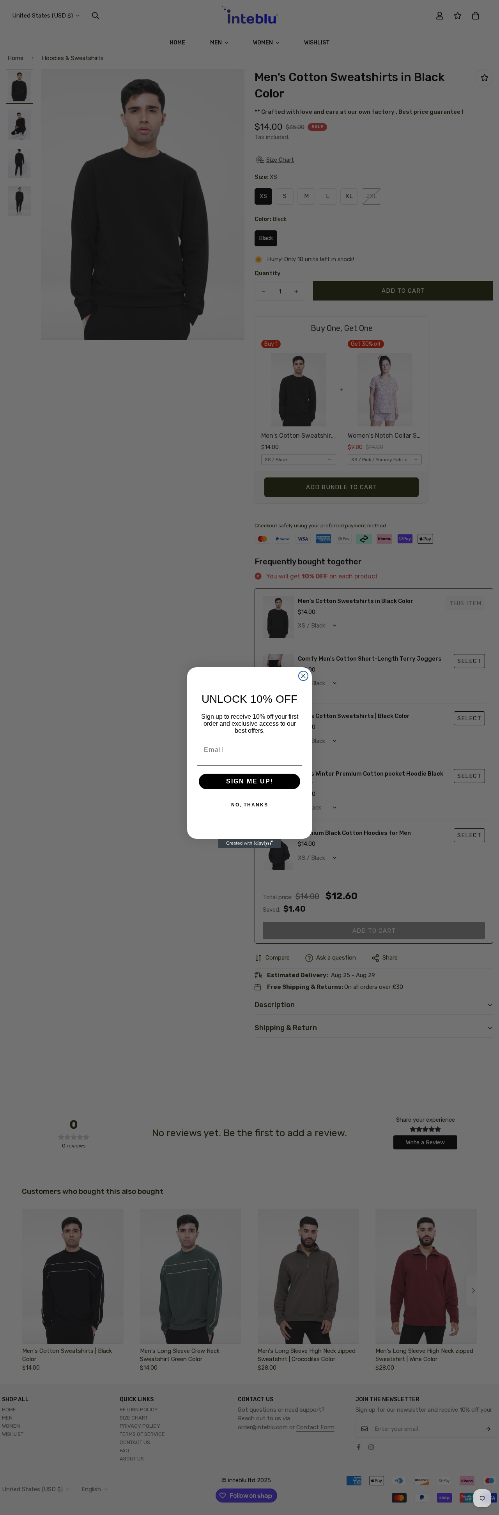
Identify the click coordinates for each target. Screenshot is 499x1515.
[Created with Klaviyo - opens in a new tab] (249, 843)
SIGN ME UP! (249, 781)
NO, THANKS (249, 805)
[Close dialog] (303, 676)
